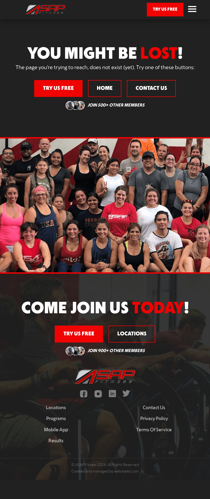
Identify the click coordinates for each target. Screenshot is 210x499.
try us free (165, 9)
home (105, 88)
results (55, 441)
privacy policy (154, 419)
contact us (151, 88)
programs (56, 419)
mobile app (56, 430)
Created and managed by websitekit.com (105, 471)
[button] (192, 10)
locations (132, 334)
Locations (56, 408)
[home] (45, 9)
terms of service (154, 430)
